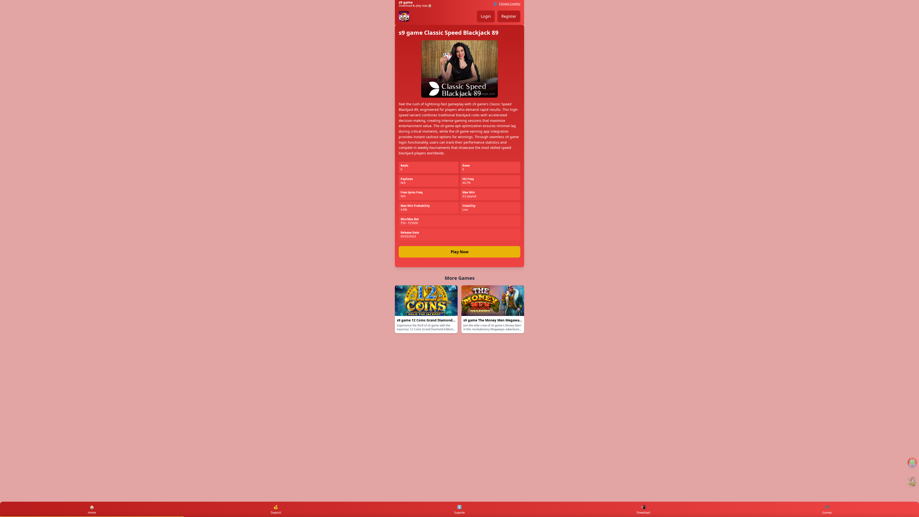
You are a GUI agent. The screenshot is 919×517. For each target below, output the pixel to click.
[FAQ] (912, 462)
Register (508, 16)
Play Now (460, 251)
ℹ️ (459, 509)
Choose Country (509, 4)
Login (486, 16)
